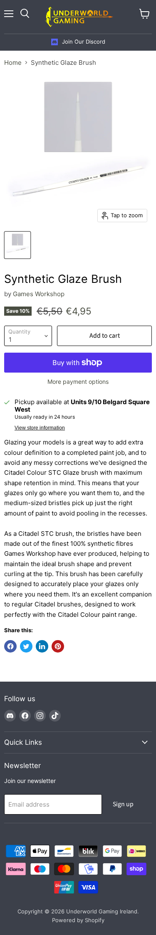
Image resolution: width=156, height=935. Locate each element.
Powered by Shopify (78, 920)
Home (13, 62)
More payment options (78, 381)
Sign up (123, 804)
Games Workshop (38, 294)
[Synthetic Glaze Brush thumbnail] (17, 245)
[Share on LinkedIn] (42, 646)
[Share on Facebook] (10, 646)
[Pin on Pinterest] (58, 646)
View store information (40, 428)
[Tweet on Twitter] (26, 646)
